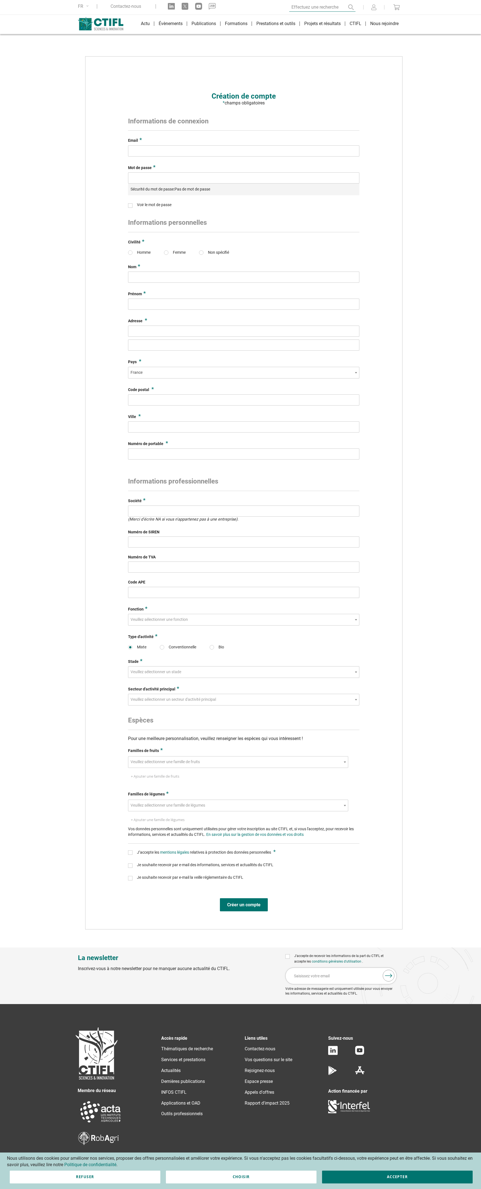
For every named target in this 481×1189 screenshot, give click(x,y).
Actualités (171, 1070)
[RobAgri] (98, 1143)
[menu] (269, 24)
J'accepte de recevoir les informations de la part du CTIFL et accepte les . (339, 958)
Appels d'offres (259, 1092)
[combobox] (243, 372)
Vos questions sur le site (268, 1059)
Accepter (397, 1176)
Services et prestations (183, 1059)
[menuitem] (145, 24)
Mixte (141, 647)
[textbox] (160, 620)
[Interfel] (349, 1111)
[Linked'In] (333, 1053)
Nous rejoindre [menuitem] (384, 23)
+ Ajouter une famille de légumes (158, 819)
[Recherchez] (347, 7)
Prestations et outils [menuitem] (275, 23)
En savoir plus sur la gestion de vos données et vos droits (255, 834)
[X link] (184, 6)
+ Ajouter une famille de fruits (155, 776)
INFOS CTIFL (173, 1092)
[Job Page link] (212, 6)
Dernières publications (183, 1081)
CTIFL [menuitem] (355, 23)
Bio (221, 647)
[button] (84, 6)
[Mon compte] (373, 7)
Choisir (241, 1176)
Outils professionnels (182, 1113)
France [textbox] (137, 372)
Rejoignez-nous (260, 1070)
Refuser (85, 1176)
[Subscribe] (388, 976)
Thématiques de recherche (187, 1048)
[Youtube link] (198, 6)
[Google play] (332, 1073)
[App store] (359, 1073)
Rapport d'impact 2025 (267, 1103)
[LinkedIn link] (171, 6)
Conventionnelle (182, 647)
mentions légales (175, 852)
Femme (179, 252)
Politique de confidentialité (90, 1164)
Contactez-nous (126, 6)
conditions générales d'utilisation (337, 961)
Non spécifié (218, 252)
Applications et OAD (180, 1103)
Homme (144, 252)
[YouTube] (359, 1053)
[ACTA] (100, 1123)
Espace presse (259, 1081)
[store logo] (103, 24)
